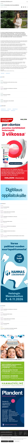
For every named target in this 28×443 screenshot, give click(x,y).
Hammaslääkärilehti (6, 1)
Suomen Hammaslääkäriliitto (25, 434)
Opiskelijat (8, 73)
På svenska (16, 435)
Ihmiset (15, 434)
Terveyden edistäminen (5, 110)
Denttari (2, 73)
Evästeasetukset (17, 441)
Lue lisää (22, 439)
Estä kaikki (10, 441)
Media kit (20, 434)
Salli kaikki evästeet (4, 441)
